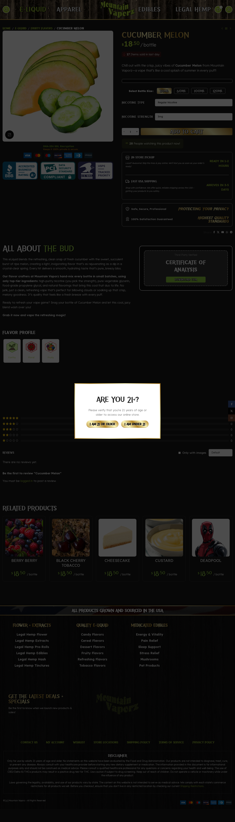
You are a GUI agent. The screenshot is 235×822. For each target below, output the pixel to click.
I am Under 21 (135, 424)
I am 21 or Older (102, 424)
